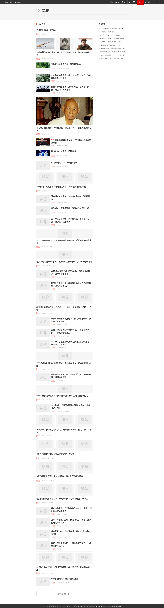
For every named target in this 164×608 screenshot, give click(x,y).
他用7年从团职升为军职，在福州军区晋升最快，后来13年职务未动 (64, 262)
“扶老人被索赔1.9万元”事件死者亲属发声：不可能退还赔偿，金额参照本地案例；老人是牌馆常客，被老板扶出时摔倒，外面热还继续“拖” (114, 58)
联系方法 (75, 606)
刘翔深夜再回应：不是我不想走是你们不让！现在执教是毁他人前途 (114, 48)
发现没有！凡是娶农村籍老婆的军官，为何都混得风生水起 (61, 187)
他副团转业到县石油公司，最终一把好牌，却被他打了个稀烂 (62, 499)
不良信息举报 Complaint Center (103, 606)
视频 (53, 146)
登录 (140, 2)
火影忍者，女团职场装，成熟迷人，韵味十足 (70, 208)
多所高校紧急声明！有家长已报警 (110, 35)
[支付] (129, 2)
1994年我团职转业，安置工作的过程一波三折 (55, 454)
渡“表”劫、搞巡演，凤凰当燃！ (64, 151)
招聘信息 (80, 606)
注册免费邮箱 (148, 2)
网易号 (38, 34)
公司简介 (69, 606)
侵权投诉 (120, 606)
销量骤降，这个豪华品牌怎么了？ (110, 45)
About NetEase (62, 606)
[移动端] (111, 2)
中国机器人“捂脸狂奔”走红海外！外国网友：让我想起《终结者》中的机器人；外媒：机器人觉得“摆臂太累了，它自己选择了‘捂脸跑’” (114, 38)
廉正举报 (114, 606)
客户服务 (86, 606)
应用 (11, 2)
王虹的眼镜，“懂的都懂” (107, 32)
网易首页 (6, 2)
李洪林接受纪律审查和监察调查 (64, 579)
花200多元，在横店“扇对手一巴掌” (110, 42)
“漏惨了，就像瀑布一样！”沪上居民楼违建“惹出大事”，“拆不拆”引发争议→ (114, 55)
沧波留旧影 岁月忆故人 (46, 30)
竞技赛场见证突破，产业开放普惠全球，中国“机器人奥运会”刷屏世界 (114, 28)
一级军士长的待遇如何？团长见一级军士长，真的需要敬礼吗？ (63, 396)
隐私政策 (91, 606)
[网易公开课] (117, 2)
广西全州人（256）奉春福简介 (64, 163)
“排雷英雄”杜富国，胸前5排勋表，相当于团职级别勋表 (59, 476)
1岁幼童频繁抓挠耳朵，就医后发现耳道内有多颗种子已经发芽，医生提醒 (114, 52)
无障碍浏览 (17, 2)
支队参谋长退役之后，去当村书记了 (66, 64)
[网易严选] (124, 2)
